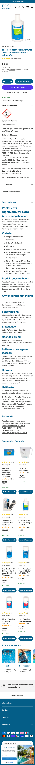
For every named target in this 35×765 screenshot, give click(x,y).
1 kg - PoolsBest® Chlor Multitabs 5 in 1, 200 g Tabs (25, 571)
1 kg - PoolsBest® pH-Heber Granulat (25, 620)
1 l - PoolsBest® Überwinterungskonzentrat (25, 523)
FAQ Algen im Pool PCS (10, 430)
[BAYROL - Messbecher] (25, 452)
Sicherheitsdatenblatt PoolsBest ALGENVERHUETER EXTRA (13, 427)
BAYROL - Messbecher (23, 469)
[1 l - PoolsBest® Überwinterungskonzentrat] (25, 504)
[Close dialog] (33, 746)
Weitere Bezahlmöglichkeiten (17, 92)
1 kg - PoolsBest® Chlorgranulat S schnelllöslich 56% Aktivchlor (9, 572)
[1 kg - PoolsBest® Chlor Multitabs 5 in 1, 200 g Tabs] (25, 552)
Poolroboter (24, 666)
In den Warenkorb (24, 81)
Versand (12, 69)
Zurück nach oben (17, 695)
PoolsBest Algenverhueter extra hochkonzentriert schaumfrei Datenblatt (16, 422)
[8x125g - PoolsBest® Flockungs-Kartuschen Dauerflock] (9, 452)
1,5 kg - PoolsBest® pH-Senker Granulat (9, 621)
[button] (27, 7)
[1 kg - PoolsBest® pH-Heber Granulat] (25, 603)
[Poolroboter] (24, 656)
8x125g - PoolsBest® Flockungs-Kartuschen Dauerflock (6, 472)
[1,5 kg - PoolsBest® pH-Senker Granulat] (9, 603)
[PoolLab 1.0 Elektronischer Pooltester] (9, 504)
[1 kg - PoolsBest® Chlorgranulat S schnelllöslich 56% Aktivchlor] (9, 552)
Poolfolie (9, 666)
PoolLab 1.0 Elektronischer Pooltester (7, 523)
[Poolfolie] (8, 656)
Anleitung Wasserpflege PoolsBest (14, 433)
